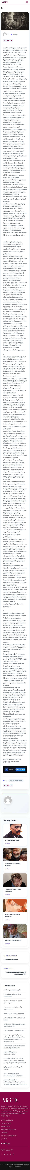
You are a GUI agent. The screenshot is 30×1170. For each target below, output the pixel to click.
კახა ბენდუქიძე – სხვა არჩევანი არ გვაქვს (14, 1019)
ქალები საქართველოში (16, 780)
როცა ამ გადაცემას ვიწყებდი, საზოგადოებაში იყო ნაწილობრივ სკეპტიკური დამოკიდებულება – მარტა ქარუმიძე (14, 1038)
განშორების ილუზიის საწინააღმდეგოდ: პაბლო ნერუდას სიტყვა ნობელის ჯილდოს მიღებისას (15, 1082)
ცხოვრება (15, 34)
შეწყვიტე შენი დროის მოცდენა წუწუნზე (13, 1068)
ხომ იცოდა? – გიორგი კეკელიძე (13, 940)
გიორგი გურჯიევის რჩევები (12, 840)
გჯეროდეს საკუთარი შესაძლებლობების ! (10, 1053)
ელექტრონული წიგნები (8, 1129)
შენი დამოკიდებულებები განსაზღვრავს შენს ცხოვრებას (13, 1074)
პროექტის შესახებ (7, 1120)
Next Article (8, 968)
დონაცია (4, 1138)
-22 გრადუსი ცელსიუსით (11, 959)
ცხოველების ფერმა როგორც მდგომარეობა (12, 916)
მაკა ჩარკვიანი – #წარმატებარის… (14, 1030)
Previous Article (11, 956)
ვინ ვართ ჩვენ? (6, 1123)
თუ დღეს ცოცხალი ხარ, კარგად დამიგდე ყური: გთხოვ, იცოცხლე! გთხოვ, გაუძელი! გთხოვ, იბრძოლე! (15, 1060)
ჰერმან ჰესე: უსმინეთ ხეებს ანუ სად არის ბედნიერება (14, 1025)
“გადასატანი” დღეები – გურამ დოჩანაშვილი (13, 890)
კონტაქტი (4, 1132)
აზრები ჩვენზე (5, 1126)
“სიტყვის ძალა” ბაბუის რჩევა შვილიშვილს (12, 864)
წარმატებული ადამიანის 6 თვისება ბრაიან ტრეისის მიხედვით (14, 1046)
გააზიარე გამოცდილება (9, 1135)
